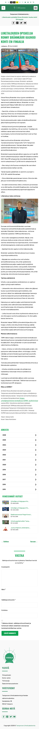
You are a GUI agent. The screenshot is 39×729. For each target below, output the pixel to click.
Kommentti (6, 567)
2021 (4, 460)
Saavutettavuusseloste (10, 683)
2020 (4, 464)
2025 (4, 440)
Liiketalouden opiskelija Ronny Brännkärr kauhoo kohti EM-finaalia (18, 37)
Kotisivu (4, 610)
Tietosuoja (5, 681)
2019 (4, 469)
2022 (4, 455)
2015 (4, 489)
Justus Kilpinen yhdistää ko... (20, 528)
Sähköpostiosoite (9, 600)
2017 (4, 479)
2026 (4, 435)
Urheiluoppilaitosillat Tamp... (20, 521)
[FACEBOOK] (13, 22)
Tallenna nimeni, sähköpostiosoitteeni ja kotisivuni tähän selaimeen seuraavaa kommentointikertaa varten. (16, 625)
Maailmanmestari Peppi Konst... (21, 514)
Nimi (4, 589)
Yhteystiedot (6, 675)
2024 (4, 445)
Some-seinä (6, 678)
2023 (4, 450)
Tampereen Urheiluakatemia (19, 14)
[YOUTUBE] (25, 22)
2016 (4, 484)
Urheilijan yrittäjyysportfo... (20, 501)
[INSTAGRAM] (17, 22)
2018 (4, 474)
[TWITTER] (21, 22)
